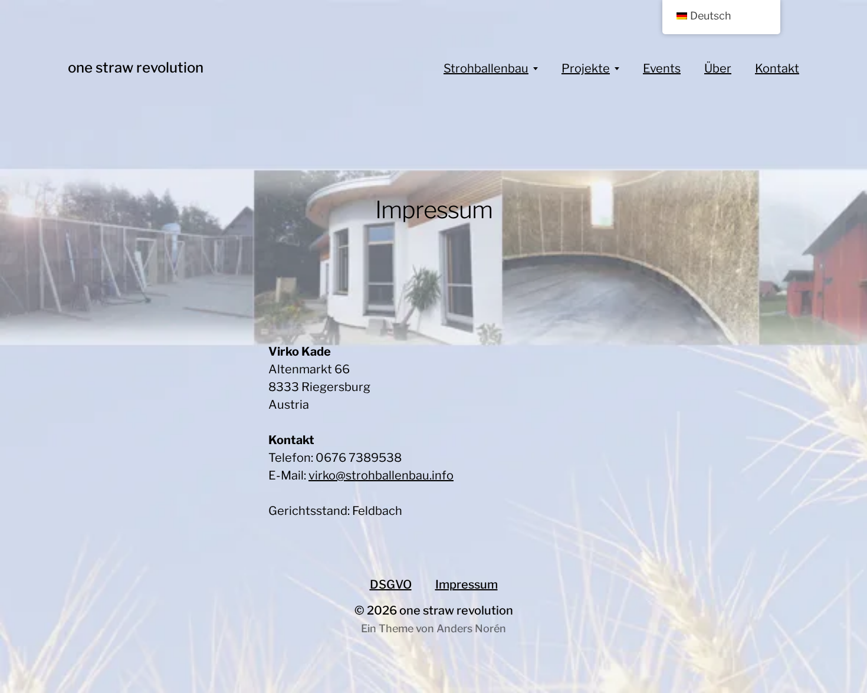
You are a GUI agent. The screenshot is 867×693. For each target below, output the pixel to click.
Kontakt (777, 68)
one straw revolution (135, 67)
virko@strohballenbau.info (381, 475)
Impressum (466, 584)
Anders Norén (471, 628)
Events (662, 68)
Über (717, 68)
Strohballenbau (486, 68)
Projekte (585, 68)
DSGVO (391, 584)
